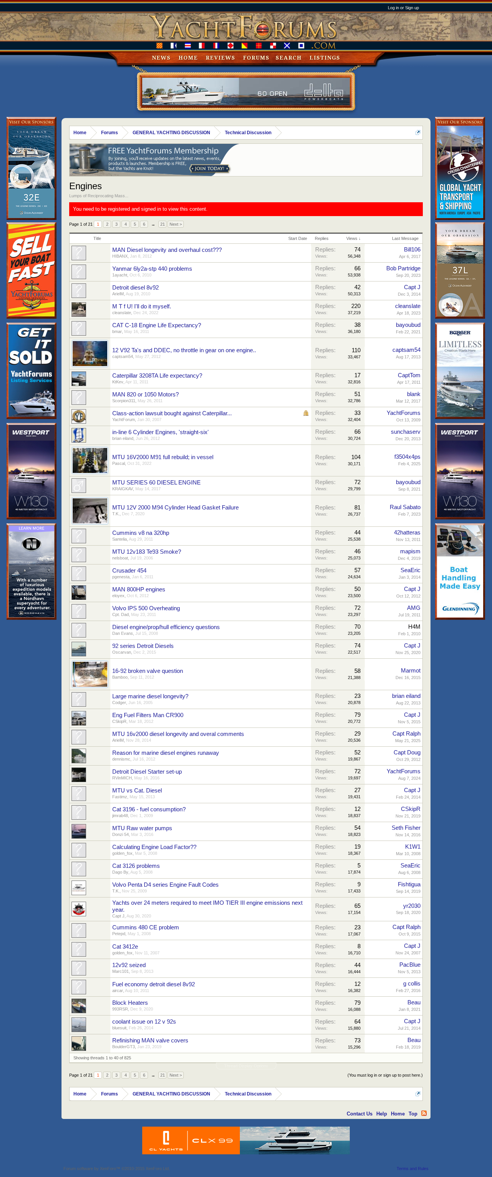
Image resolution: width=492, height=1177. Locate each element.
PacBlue (410, 965)
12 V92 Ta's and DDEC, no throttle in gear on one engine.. (184, 350)
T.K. (116, 513)
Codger (119, 702)
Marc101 (120, 971)
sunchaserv (406, 432)
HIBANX (120, 256)
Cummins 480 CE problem (145, 927)
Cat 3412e (125, 947)
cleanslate (121, 312)
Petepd (118, 933)
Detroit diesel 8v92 (135, 288)
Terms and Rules (413, 1168)
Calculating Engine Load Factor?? (154, 847)
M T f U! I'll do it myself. (141, 306)
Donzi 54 (120, 834)
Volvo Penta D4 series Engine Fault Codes (165, 885)
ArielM (118, 293)
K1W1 (413, 847)
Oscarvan (121, 652)
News (161, 58)
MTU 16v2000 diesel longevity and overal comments (178, 734)
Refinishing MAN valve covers (150, 1040)
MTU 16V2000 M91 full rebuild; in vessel (162, 457)
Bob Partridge (403, 268)
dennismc (121, 759)
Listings (324, 58)
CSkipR (119, 721)
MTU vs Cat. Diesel (137, 790)
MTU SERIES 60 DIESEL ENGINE (156, 482)
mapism (410, 551)
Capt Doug (407, 752)
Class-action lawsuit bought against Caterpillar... (172, 413)
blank (414, 394)
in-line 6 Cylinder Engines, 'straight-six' (160, 432)
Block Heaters (130, 1003)
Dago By (120, 872)
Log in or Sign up (403, 7)
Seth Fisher (406, 828)
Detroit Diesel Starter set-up (147, 772)
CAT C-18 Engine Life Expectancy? (156, 325)
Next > (176, 224)
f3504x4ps (407, 457)
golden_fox (122, 853)
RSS (424, 1113)
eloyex (118, 595)
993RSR (120, 1009)
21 (162, 224)
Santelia (119, 539)
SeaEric (411, 570)
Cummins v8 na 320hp (140, 533)
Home (188, 58)
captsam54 (122, 356)
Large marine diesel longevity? (150, 696)
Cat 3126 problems (136, 866)
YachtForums (404, 413)
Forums (256, 58)
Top (413, 1114)
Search (289, 58)
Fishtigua (409, 884)
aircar (117, 990)
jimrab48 (120, 815)
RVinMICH (122, 778)
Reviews (220, 58)
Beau (414, 1002)
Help (381, 1114)
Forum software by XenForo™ (116, 1168)
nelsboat (120, 558)
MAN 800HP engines (138, 589)
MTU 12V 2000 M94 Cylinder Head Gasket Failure (175, 507)
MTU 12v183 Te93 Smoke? (146, 552)
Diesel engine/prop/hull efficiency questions (166, 627)
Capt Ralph (406, 734)
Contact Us (359, 1114)
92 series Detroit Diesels (143, 646)
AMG (414, 608)
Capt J (412, 287)
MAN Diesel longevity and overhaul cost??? (167, 250)
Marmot (411, 671)
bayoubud (408, 325)
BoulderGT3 (123, 1046)
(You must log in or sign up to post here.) (385, 1075)
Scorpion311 (123, 400)
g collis (412, 984)
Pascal (118, 463)
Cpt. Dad (120, 614)
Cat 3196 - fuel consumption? (149, 809)
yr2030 (412, 906)
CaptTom (409, 375)
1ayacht (119, 275)
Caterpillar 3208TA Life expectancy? (157, 376)
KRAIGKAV (122, 488)
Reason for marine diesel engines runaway (165, 753)
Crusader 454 (129, 571)
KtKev (117, 382)
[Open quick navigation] (418, 132)
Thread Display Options (246, 1066)
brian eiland (122, 438)
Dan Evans (122, 633)
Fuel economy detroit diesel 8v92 (153, 984)
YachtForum (123, 419)
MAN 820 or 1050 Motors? (145, 394)
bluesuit (119, 1028)
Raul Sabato (405, 507)
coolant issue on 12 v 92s (144, 1022)
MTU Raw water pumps (142, 828)
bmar (117, 331)
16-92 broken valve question (147, 671)
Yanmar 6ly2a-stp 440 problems (152, 269)
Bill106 (412, 249)
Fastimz (119, 796)
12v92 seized (129, 965)
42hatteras (407, 532)
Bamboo (120, 677)
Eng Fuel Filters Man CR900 (147, 715)
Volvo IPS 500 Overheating (146, 608)
